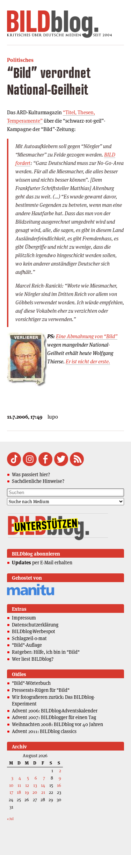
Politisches (20, 60)
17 (11, 792)
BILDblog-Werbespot (33, 631)
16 (59, 785)
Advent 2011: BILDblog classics (44, 731)
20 (34, 792)
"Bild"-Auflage (27, 645)
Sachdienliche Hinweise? (38, 481)
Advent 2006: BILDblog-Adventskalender (54, 711)
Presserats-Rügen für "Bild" (41, 690)
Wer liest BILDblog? (32, 659)
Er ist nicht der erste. (88, 361)
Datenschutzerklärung (35, 625)
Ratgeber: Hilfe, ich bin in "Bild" (46, 652)
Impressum (24, 618)
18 (19, 792)
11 (19, 785)
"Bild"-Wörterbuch (31, 683)
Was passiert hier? (31, 474)
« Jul (10, 819)
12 (27, 785)
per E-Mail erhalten (42, 562)
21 (43, 792)
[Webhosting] (30, 594)
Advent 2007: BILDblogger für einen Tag (54, 717)
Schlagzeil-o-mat (29, 638)
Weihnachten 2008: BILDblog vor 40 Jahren (57, 724)
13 (35, 785)
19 (27, 792)
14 (43, 785)
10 (11, 785)
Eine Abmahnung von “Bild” (86, 336)
